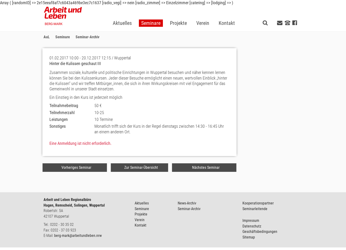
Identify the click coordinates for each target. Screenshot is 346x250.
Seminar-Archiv (189, 209)
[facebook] (295, 23)
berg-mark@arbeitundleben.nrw (78, 235)
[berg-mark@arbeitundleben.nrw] (280, 23)
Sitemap (248, 237)
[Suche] (265, 22)
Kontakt (140, 225)
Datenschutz (251, 226)
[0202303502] (287, 22)
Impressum (250, 220)
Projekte (141, 214)
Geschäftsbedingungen (259, 231)
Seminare (142, 209)
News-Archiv (187, 203)
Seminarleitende (254, 209)
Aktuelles (142, 203)
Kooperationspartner (258, 203)
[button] (151, 15)
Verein (140, 220)
